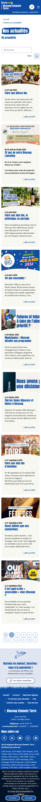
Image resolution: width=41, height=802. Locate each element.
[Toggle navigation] (38, 7)
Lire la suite (30, 117)
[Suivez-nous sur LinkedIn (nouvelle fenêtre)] (12, 738)
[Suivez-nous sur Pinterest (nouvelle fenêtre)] (35, 738)
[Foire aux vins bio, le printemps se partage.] (20, 198)
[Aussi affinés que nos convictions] (20, 509)
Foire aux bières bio (16, 93)
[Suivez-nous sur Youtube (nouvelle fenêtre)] (20, 738)
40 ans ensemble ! (15, 278)
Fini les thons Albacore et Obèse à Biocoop (19, 402)
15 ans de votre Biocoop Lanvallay (18, 154)
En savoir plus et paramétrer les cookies (20, 792)
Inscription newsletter (22, 681)
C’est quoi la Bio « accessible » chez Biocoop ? (20, 592)
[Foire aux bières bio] (20, 76)
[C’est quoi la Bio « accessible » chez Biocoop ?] (20, 571)
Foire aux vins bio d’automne (18, 465)
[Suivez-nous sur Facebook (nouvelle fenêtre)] (4, 738)
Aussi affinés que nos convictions (18, 527)
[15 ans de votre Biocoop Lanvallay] (20, 135)
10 (29, 640)
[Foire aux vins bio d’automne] (20, 446)
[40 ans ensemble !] (20, 261)
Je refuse (12, 798)
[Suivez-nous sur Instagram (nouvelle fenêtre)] (28, 738)
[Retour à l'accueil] (7, 3)
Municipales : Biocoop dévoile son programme (18, 339)
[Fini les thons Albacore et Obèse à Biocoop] (20, 383)
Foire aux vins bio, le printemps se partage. (18, 217)
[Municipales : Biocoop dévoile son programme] (20, 320)
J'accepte (28, 798)
